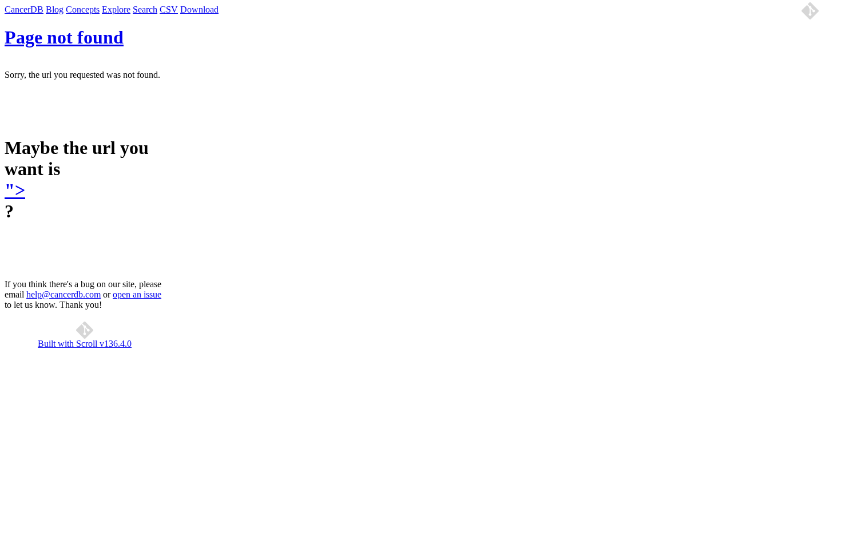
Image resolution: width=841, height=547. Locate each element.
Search (145, 9)
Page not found (64, 37)
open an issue (137, 294)
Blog (55, 9)
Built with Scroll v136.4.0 (85, 343)
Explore (116, 9)
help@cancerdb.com (63, 294)
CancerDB (24, 9)
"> (15, 190)
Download (199, 9)
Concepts (83, 9)
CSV (169, 9)
